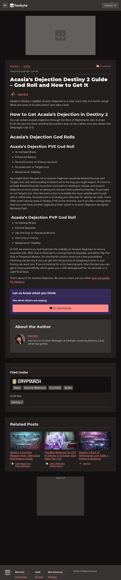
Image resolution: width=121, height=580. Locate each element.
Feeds (37, 572)
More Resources (55, 572)
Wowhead (52, 577)
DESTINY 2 (15, 66)
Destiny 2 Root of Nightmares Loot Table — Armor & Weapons (94, 455)
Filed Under (19, 372)
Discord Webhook (35, 387)
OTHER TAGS (15, 396)
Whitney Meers (56, 466)
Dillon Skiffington (22, 466)
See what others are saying (30, 300)
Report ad (60, 478)
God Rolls (55, 387)
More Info (19, 572)
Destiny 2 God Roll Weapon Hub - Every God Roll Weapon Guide (25, 455)
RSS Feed (39, 577)
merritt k (23, 94)
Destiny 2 (16, 402)
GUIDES (26, 66)
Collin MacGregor (23, 463)
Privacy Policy (21, 577)
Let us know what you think (34, 293)
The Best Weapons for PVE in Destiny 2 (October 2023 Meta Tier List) (60, 455)
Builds (68, 387)
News (17, 387)
